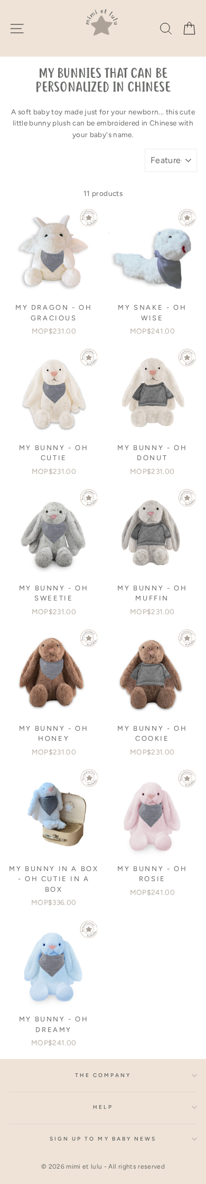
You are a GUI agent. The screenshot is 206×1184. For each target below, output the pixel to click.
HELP (103, 1107)
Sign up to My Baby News (103, 1138)
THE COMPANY (103, 1075)
